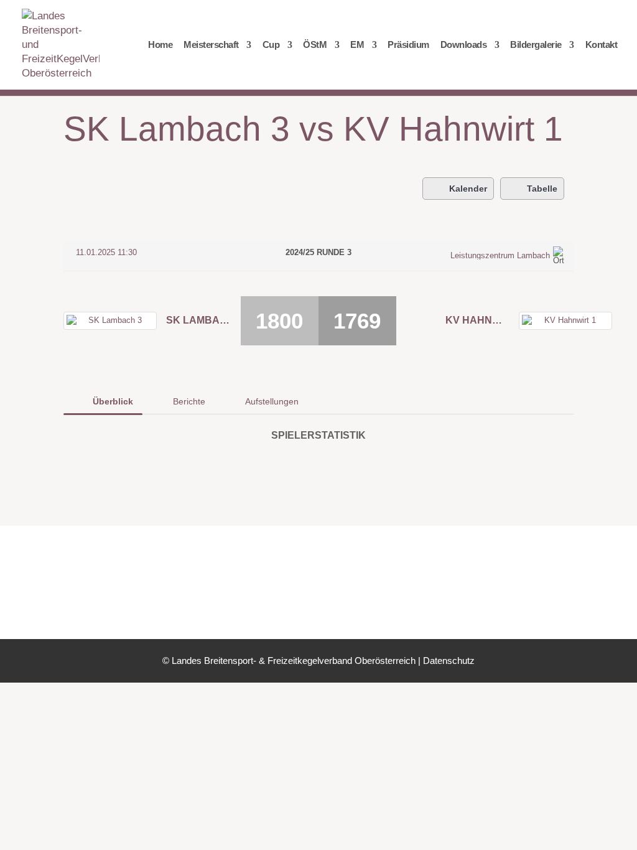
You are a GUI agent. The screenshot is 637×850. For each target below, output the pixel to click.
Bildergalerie (536, 45)
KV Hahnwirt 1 (477, 320)
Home (160, 45)
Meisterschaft (211, 45)
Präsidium (408, 45)
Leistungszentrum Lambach (500, 255)
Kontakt (601, 45)
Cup (271, 45)
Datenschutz (449, 660)
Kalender (468, 189)
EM (357, 45)
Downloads (463, 45)
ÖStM (315, 45)
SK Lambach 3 (198, 320)
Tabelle (542, 189)
